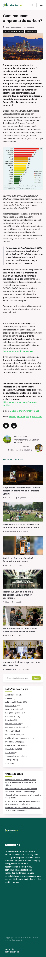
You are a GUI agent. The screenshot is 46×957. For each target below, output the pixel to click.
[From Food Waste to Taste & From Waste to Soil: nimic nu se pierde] (23, 616)
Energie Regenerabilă (13, 31)
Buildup (12, 416)
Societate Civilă (12, 749)
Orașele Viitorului (12, 735)
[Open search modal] (32, 5)
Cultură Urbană (11, 709)
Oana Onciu (9, 498)
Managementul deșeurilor (16, 727)
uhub (7, 565)
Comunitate (10, 706)
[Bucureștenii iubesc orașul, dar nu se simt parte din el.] (23, 649)
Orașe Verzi (31, 31)
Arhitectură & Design (14, 702)
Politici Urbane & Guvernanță (17, 738)
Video (7, 764)
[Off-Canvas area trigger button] (41, 5)
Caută (36, 678)
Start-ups (9, 753)
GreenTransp (32, 411)
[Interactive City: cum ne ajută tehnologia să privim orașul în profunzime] (23, 579)
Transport (9, 760)
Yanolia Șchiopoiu (10, 669)
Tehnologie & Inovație (14, 756)
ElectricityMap (24, 416)
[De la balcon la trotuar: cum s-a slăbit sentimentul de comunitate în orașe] (23, 512)
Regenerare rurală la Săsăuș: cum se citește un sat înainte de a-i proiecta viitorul (21, 491)
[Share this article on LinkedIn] (14, 426)
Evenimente (10, 717)
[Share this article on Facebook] (6, 426)
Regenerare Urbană (13, 745)
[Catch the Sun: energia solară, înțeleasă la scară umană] (23, 545)
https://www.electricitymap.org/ (18, 351)
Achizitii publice (11, 695)
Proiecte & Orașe (12, 742)
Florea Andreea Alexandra (13, 27)
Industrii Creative (12, 724)
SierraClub (37, 416)
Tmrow (22, 411)
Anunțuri (8, 698)
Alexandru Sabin (10, 531)
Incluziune (9, 720)
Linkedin (14, 411)
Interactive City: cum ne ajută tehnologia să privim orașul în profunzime (18, 595)
